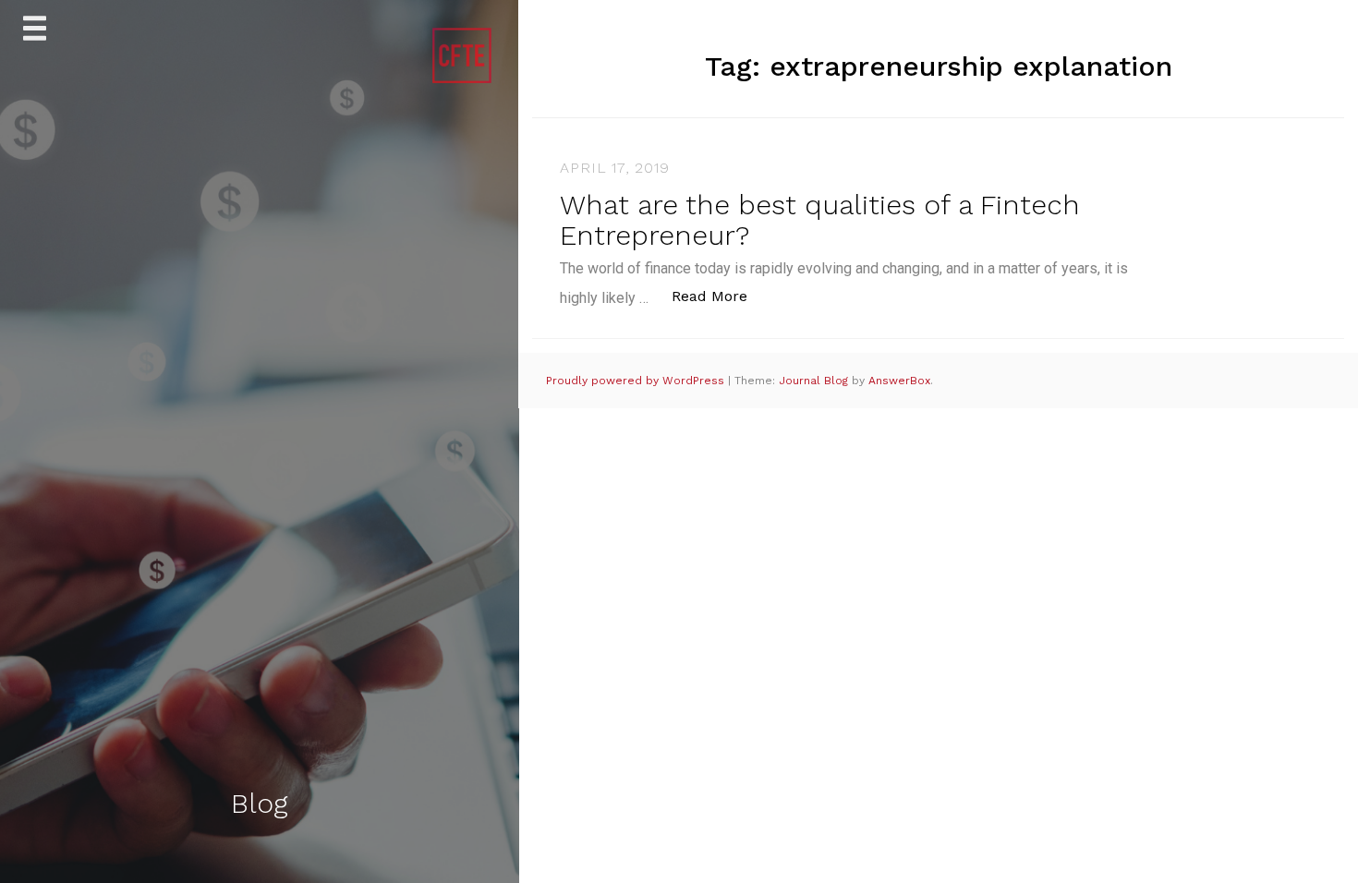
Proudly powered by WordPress (637, 380)
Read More (719, 295)
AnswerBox (899, 380)
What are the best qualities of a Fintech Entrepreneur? (820, 219)
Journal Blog (815, 380)
